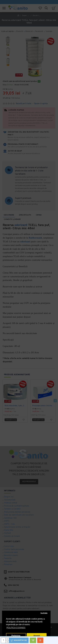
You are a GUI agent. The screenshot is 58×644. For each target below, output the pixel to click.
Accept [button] (36, 636)
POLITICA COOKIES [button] (15, 628)
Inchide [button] (44, 613)
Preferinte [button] (15, 636)
